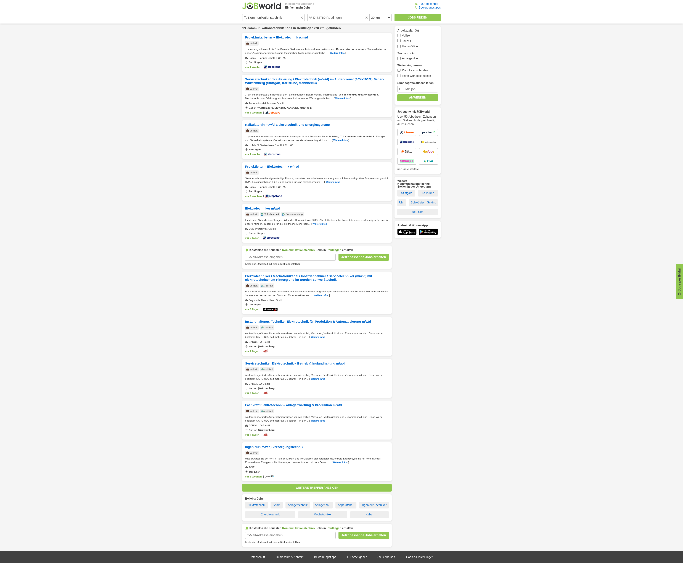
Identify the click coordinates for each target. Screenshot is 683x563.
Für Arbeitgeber (428, 3)
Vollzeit (406, 35)
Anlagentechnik (298, 505)
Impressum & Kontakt (289, 557)
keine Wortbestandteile (416, 75)
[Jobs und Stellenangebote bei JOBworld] (261, 5)
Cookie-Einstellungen (419, 557)
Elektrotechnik (256, 505)
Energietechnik (270, 514)
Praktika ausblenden (415, 70)
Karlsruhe (428, 193)
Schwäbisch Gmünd (423, 202)
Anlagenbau (322, 505)
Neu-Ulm (417, 211)
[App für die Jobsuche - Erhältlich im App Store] (407, 232)
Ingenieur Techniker (374, 505)
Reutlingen (305, 28)
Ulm (401, 202)
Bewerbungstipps (430, 7)
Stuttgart (406, 193)
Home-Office (410, 46)
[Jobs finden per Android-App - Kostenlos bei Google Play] (428, 232)
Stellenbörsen (386, 557)
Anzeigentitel (410, 58)
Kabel (369, 514)
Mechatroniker (323, 514)
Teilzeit (406, 40)
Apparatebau (346, 505)
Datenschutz (257, 557)
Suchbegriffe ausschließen (415, 82)
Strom (276, 505)
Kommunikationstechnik (265, 28)
